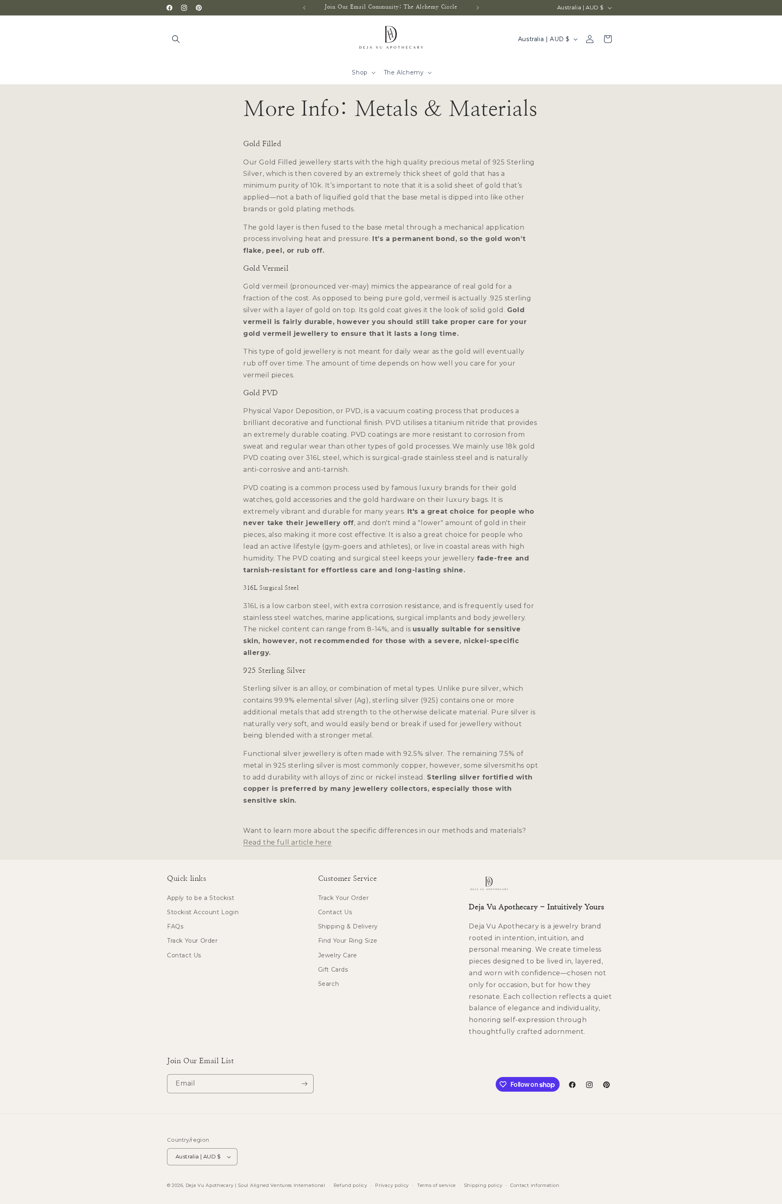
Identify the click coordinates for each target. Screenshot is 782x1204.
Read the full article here (287, 842)
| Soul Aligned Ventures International (280, 1185)
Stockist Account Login (203, 912)
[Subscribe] (304, 1083)
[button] (176, 39)
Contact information (534, 1185)
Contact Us (184, 955)
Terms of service (436, 1185)
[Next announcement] (478, 7)
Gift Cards (333, 969)
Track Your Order (192, 940)
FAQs (175, 926)
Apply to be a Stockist (200, 898)
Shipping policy (483, 1185)
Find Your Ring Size (348, 940)
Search (328, 983)
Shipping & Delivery (348, 926)
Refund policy (350, 1185)
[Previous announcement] (304, 7)
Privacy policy (392, 1185)
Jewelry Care (337, 955)
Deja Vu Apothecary (210, 1185)
